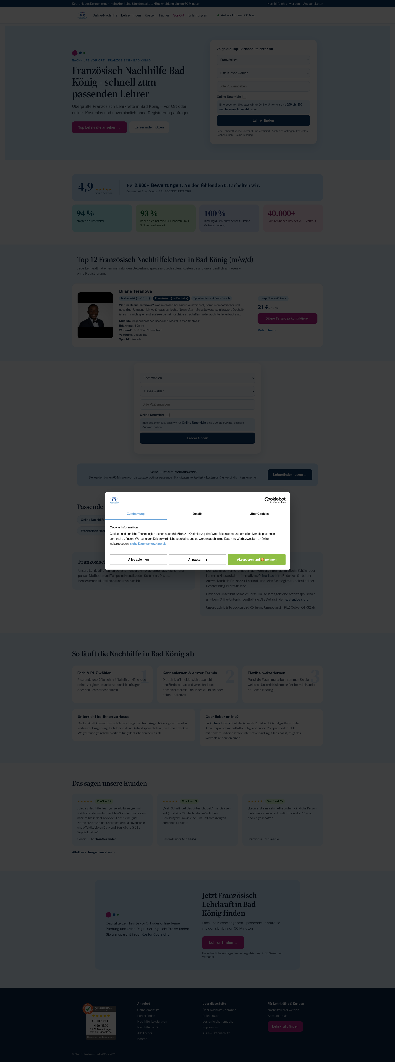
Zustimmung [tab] (136, 513)
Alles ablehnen (138, 559)
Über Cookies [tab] (259, 513)
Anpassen (195, 559)
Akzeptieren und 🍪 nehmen (256, 559)
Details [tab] (197, 513)
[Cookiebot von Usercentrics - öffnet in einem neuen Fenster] (268, 500)
